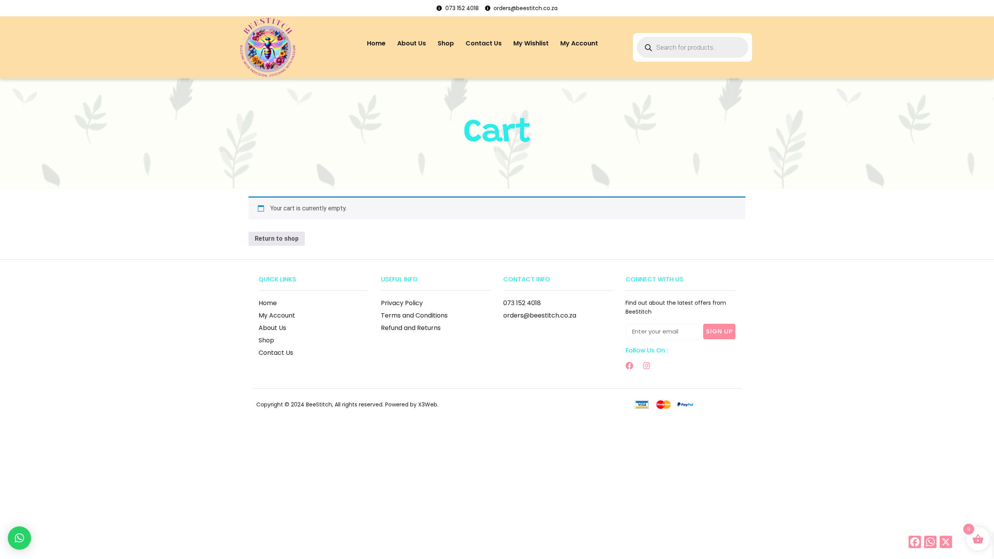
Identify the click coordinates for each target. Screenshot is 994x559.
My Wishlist (531, 43)
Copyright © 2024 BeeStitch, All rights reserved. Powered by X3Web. (347, 404)
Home (376, 43)
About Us (411, 43)
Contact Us (484, 43)
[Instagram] (646, 366)
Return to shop (277, 238)
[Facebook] (629, 366)
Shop (446, 43)
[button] (19, 538)
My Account (579, 43)
